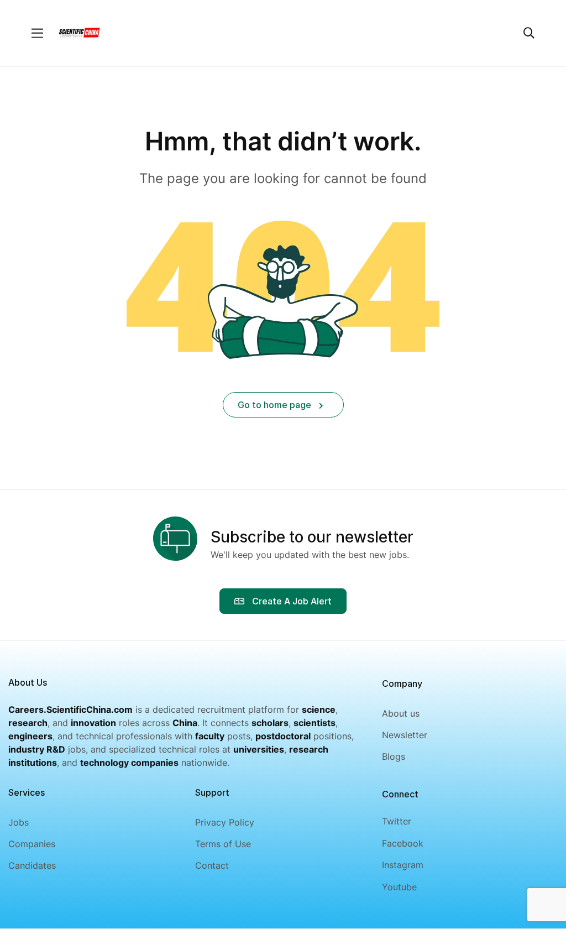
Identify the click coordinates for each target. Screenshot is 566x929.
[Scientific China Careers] (79, 32)
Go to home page (275, 404)
